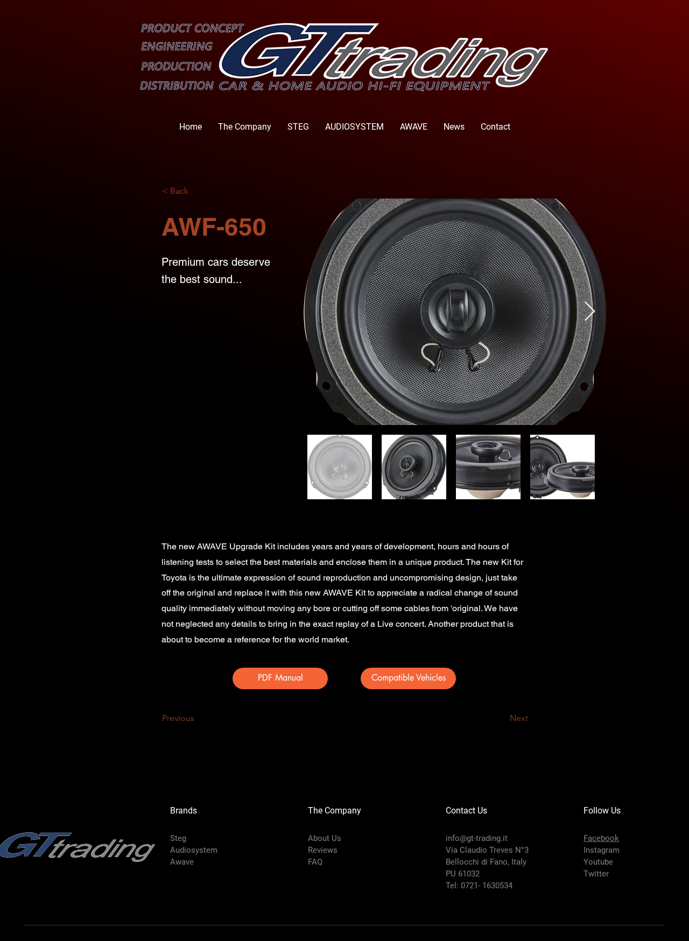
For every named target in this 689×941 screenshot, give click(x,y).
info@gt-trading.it (477, 838)
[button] (408, 678)
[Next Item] (589, 311)
